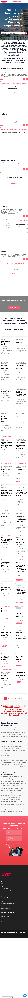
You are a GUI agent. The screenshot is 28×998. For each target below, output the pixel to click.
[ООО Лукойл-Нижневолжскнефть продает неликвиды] (21, 359)
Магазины (3, 906)
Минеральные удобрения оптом (5, 343)
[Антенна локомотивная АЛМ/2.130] (7, 669)
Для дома (3, 339)
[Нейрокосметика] (21, 411)
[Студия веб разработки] (7, 510)
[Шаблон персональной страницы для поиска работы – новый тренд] (21, 510)
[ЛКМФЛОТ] (21, 337)
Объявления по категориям (7, 903)
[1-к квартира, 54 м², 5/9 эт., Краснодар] (7, 606)
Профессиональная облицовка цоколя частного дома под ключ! (6, 445)
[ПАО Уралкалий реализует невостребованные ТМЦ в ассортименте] (21, 436)
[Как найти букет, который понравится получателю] (7, 411)
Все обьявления (14, 307)
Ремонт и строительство (4, 440)
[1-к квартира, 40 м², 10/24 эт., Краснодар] (7, 653)
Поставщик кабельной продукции (4, 367)
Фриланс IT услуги (5, 513)
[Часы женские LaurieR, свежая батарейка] (7, 583)
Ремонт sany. (7, 223)
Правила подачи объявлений (7, 921)
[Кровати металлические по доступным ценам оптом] (7, 626)
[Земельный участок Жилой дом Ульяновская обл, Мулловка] (21, 583)
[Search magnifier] (26, 33)
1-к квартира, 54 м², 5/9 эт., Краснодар (6, 610)
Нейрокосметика (21, 416)
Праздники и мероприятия (4, 414)
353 (19, 698)
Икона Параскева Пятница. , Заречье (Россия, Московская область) (21, 615)
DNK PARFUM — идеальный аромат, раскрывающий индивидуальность (21, 635)
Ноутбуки (18, 537)
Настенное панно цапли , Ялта (13, 267)
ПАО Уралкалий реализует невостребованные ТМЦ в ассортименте (21, 445)
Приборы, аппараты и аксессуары (21, 414)
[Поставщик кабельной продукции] (7, 359)
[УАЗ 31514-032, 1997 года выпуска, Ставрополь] (21, 653)
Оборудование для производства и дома (21, 363)
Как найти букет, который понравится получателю (6, 419)
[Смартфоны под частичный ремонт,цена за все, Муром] (21, 669)
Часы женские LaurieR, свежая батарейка (6, 589)
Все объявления (4, 888)
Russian (7, 997)
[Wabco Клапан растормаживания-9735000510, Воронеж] (7, 535)
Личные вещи (4, 586)
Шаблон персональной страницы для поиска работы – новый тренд (21, 518)
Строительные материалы (19, 340)
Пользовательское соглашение (8, 918)
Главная (2, 886)
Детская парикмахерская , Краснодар (13, 132)
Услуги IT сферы (19, 513)
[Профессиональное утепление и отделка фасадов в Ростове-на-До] (7, 485)
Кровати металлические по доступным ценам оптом (6, 633)
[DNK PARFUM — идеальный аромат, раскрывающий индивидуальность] (21, 626)
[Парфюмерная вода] (7, 463)
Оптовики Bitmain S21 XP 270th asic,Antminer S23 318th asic (21, 542)
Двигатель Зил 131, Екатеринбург (13, 177)
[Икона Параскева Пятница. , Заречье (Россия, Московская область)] (21, 606)
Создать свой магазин (6, 908)
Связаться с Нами (5, 916)
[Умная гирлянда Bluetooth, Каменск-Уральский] (7, 559)
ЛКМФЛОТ (19, 342)
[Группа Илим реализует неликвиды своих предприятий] (21, 385)
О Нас (2, 901)
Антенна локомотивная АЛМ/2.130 (5, 677)
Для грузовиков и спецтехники (5, 673)
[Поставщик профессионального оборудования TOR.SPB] (21, 485)
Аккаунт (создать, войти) (6, 890)
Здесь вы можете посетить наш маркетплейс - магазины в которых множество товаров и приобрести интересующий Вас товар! (14, 710)
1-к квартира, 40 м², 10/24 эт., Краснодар (6, 658)
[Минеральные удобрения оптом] (7, 337)
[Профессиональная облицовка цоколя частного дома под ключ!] (7, 436)
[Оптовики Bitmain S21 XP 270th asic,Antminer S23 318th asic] (21, 535)
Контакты (3, 893)
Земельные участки (20, 587)
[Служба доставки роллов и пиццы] (7, 385)
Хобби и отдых (19, 610)
